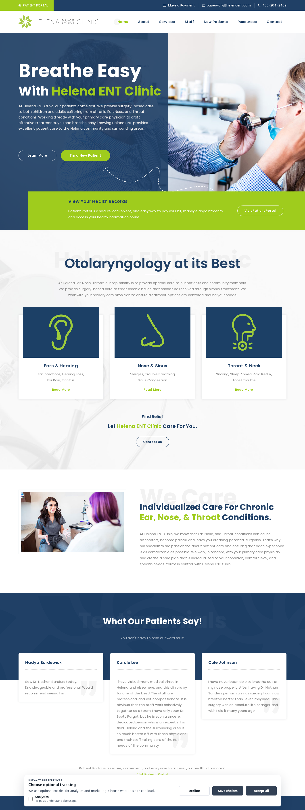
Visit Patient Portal (260, 210)
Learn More (37, 155)
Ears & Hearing (61, 366)
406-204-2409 (274, 5)
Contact (274, 21)
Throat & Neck (244, 366)
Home (122, 21)
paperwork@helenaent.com (229, 5)
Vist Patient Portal (152, 774)
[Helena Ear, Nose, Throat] (59, 21)
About (143, 21)
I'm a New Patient (85, 155)
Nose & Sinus (152, 366)
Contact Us (152, 442)
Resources (247, 21)
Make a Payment (181, 5)
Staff (189, 21)
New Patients (216, 21)
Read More (61, 389)
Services (167, 21)
